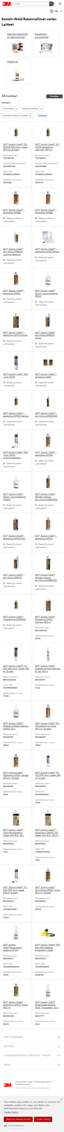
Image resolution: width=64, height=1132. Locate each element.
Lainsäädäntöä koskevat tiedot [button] (27, 1056)
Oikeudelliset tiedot (23, 1082)
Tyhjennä (42, 115)
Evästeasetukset (22, 1084)
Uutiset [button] (9, 1046)
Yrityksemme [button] (13, 1037)
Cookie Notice (11, 1112)
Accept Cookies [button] (43, 1119)
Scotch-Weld (8, 109)
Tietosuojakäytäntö (42, 1082)
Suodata (54, 96)
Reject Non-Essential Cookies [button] (18, 1119)
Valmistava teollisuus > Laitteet (15, 116)
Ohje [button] (7, 1065)
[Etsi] (51, 4)
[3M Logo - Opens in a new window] (6, 4)
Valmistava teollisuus (30, 109)
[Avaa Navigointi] (60, 4)
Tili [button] (56, 11)
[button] (14, 1125)
